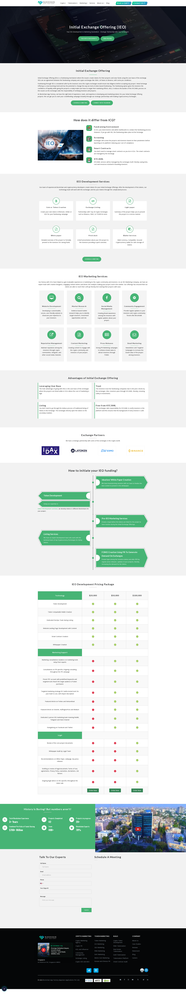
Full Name (43, 863)
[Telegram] (89, 970)
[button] (123, 3)
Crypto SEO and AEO (82, 962)
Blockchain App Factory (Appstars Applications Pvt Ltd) (61, 980)
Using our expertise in (51, 504)
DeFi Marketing (99, 954)
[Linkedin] (147, 979)
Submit (86, 910)
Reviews (135, 947)
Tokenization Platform (120, 958)
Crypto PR (79, 946)
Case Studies (136, 944)
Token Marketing (100, 941)
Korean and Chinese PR (102, 961)
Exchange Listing (81, 958)
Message (43, 896)
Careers (134, 958)
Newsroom (136, 951)
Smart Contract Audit (120, 962)
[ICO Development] (140, 828)
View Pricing (107, 38)
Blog (107, 3)
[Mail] (120, 979)
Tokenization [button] (72, 3)
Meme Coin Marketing (101, 958)
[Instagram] (128, 979)
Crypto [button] (62, 3)
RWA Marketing (99, 951)
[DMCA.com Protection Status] (98, 980)
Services (92, 3)
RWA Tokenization (119, 946)
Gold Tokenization (119, 955)
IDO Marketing (99, 947)
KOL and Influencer (82, 949)
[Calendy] (96, 970)
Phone (42, 880)
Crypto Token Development (117, 941)
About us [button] (100, 3)
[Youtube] (132, 979)
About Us (135, 941)
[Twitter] (138, 979)
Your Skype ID (44, 888)
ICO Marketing (99, 944)
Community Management (80, 954)
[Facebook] (124, 979)
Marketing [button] (83, 3)
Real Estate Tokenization (117, 950)
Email (41, 871)
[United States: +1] (41, 883)
